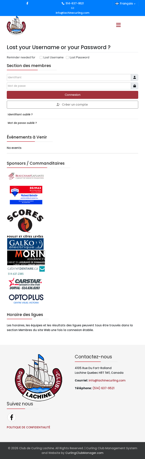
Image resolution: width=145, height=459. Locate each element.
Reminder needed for (21, 57)
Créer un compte (75, 104)
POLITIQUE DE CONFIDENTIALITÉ (28, 427)
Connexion (72, 95)
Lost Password (79, 57)
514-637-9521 (75, 3)
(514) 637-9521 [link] (103, 388)
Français (126, 3)
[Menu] (118, 25)
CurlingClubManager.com (84, 453)
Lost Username (53, 57)
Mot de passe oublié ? (22, 123)
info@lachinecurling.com (72, 13)
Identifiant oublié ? (20, 114)
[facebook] (27, 3)
